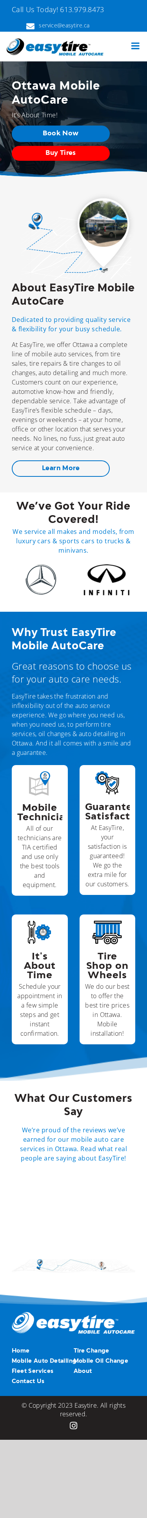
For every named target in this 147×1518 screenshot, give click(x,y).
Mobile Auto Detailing (44, 1361)
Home (21, 1351)
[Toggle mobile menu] (136, 45)
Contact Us (28, 1381)
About (83, 1371)
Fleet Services (33, 1371)
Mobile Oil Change (101, 1361)
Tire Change (91, 1351)
